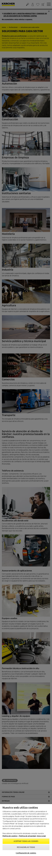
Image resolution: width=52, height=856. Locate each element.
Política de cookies (10, 836)
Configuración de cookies (26, 853)
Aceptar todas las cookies (26, 841)
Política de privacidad (27, 836)
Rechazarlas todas (26, 847)
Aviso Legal (41, 836)
